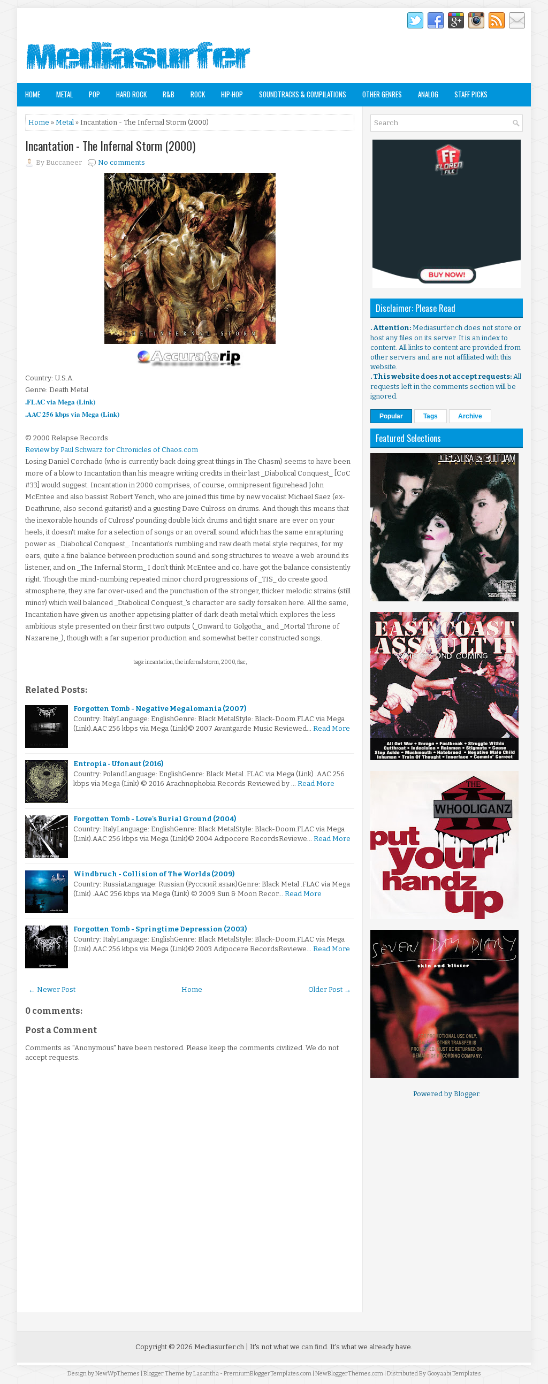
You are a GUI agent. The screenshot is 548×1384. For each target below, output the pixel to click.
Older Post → (329, 989)
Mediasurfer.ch (219, 1347)
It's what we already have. (371, 1347)
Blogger (466, 1094)
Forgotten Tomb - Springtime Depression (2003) (160, 929)
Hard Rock (131, 94)
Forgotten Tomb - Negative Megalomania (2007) (159, 709)
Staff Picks (471, 94)
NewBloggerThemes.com (349, 1373)
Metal (64, 94)
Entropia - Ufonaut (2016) (118, 764)
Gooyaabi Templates (454, 1373)
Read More (331, 728)
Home (32, 94)
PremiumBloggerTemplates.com (267, 1373)
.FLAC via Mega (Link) (60, 401)
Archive (470, 416)
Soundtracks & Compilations (302, 94)
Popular (391, 416)
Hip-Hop (232, 94)
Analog (428, 94)
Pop (94, 94)
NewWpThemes (117, 1373)
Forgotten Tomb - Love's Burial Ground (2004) (154, 819)
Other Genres (382, 94)
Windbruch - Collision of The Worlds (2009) (153, 874)
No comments (121, 162)
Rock (198, 94)
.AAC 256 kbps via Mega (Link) (72, 414)
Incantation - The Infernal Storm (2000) (110, 145)
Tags (430, 416)
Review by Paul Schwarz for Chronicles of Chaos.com (111, 450)
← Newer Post (51, 989)
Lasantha (206, 1373)
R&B (168, 94)
